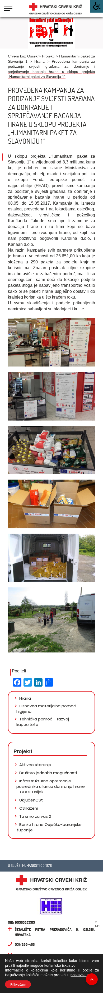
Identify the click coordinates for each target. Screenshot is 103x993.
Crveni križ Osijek (23, 56)
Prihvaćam (18, 984)
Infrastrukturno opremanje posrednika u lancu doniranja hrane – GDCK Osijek (50, 786)
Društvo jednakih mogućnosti (47, 773)
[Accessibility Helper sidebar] (96, 6)
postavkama (81, 974)
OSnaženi (28, 808)
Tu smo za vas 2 (34, 816)
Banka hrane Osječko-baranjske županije (49, 827)
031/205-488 (25, 944)
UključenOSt (30, 800)
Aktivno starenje (34, 764)
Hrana (39, 61)
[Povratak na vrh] (92, 979)
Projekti (48, 56)
